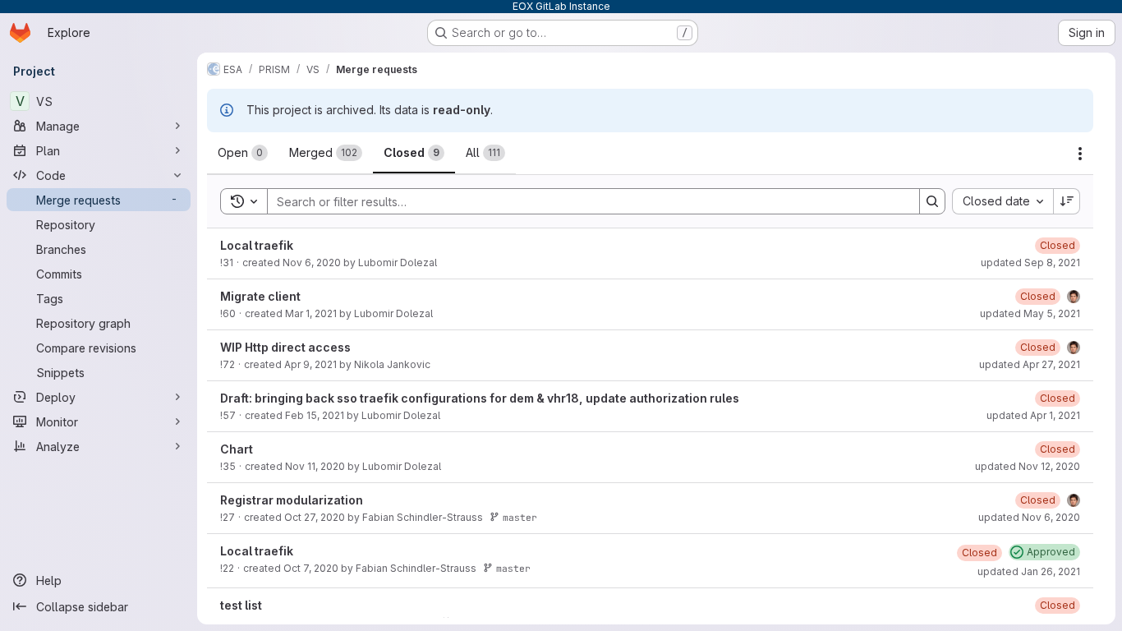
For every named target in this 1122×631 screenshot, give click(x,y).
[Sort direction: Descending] (1067, 201)
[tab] (242, 152)
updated (1030, 262)
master (520, 517)
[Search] (932, 201)
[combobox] (1002, 201)
